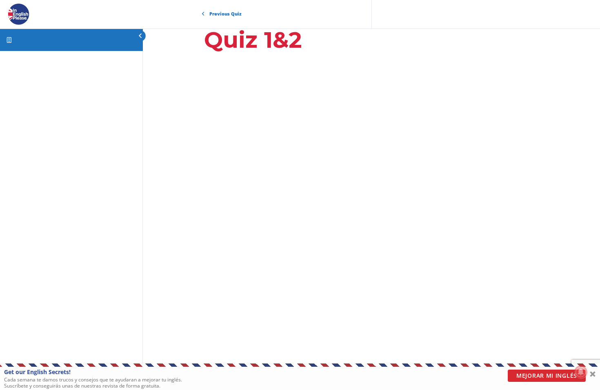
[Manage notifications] (580, 372)
